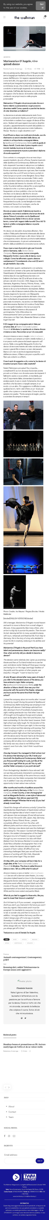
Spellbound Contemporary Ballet (19, 684)
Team (11, 1116)
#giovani (34, 939)
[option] (24, 1047)
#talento (30, 943)
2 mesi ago (14, 1051)
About (11, 1106)
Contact (12, 1111)
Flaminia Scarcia (8, 69)
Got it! (42, 6)
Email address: (11, 1154)
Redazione (6, 1051)
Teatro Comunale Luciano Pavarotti (20, 327)
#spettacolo (18, 943)
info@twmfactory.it (30, 1196)
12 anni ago (18, 69)
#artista (24, 939)
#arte (15, 939)
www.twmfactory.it (18, 1196)
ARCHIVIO (6, 57)
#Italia (7, 943)
